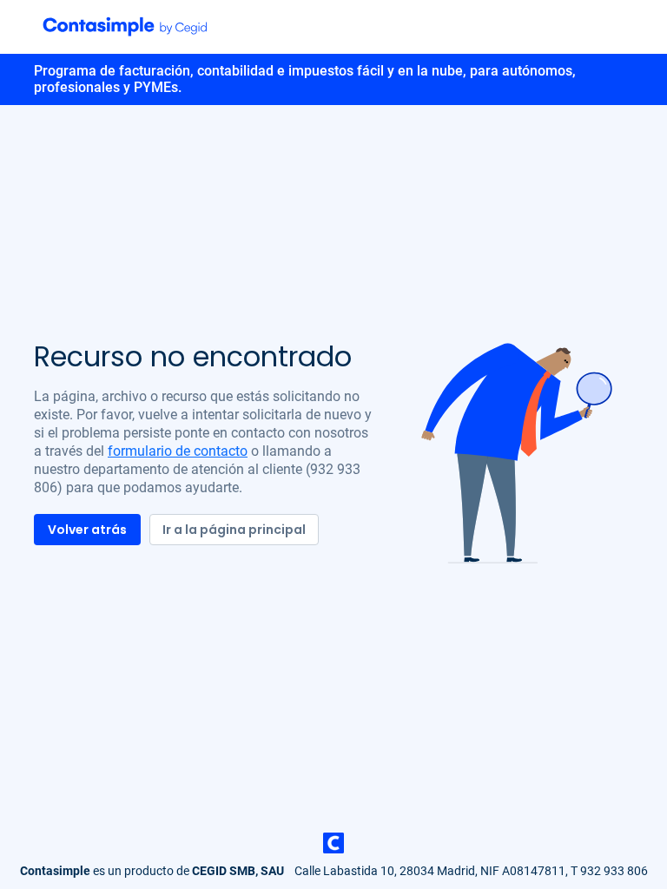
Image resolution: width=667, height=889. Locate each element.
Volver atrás (87, 529)
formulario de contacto (178, 451)
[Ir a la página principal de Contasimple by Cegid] (125, 26)
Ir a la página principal (234, 529)
